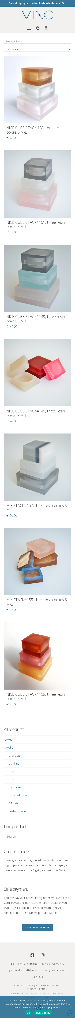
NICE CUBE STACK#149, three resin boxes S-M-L (35, 318)
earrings (14, 763)
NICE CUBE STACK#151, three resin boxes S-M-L (35, 224)
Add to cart (37, 116)
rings (12, 771)
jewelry (9, 747)
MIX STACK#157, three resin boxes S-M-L (37, 507)
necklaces (15, 787)
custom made (17, 811)
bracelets (14, 755)
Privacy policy (42, 1012)
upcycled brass (18, 795)
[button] (28, 28)
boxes (8, 739)
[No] (70, 1007)
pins (11, 779)
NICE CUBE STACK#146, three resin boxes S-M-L (35, 413)
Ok (28, 1012)
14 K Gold (15, 803)
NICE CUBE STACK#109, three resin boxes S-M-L (35, 696)
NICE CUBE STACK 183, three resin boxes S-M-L (35, 130)
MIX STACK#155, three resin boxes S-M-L (37, 602)
